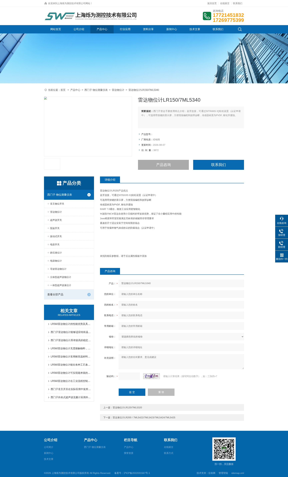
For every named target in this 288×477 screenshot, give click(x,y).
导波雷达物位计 (58, 269)
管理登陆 (223, 473)
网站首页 (55, 29)
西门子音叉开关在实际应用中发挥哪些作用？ (71, 389)
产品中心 (102, 29)
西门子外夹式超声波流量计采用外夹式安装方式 (71, 397)
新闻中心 (171, 29)
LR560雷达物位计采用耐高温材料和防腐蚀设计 (71, 356)
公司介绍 (79, 29)
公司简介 (48, 447)
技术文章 (195, 29)
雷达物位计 (118, 89)
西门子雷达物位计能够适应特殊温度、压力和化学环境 (71, 332)
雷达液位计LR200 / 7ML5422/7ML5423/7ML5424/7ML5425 (144, 417)
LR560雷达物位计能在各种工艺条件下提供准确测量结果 (71, 364)
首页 (63, 89)
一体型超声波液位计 (60, 285)
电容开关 (55, 244)
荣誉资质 (128, 453)
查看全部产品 (55, 294)
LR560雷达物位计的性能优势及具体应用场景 (71, 323)
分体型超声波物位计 (60, 277)
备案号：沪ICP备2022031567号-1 (132, 473)
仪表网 (211, 473)
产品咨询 (163, 165)
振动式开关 (56, 236)
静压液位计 (56, 252)
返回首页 (212, 3)
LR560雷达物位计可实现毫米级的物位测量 (71, 372)
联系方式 (168, 453)
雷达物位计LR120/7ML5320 (127, 407)
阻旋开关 (55, 228)
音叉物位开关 (57, 203)
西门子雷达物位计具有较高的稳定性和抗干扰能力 (71, 340)
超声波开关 (56, 220)
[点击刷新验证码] (151, 376)
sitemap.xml (237, 473)
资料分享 (148, 29)
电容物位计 (56, 260)
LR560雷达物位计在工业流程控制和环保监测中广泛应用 (71, 381)
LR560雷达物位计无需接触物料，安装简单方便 (71, 348)
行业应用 (125, 29)
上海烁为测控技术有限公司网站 (74, 3)
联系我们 (237, 3)
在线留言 (225, 3)
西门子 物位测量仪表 (96, 89)
